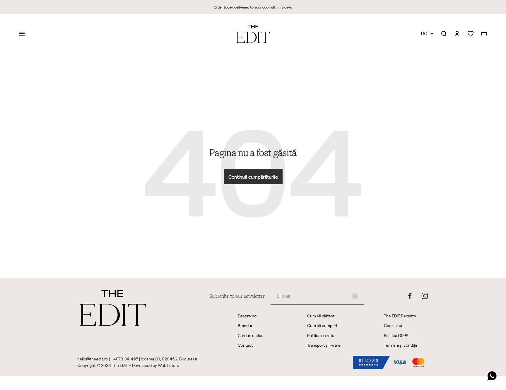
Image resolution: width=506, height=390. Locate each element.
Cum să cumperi (322, 325)
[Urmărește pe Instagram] (425, 296)
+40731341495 (124, 359)
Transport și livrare (324, 345)
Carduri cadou (251, 335)
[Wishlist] (470, 34)
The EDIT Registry (400, 316)
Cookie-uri (394, 325)
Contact (245, 345)
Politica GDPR (396, 335)
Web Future (168, 365)
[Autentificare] (457, 34)
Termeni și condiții (400, 345)
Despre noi (247, 316)
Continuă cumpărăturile (253, 176)
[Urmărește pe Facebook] (410, 296)
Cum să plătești (321, 316)
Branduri (245, 325)
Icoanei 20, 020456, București (169, 359)
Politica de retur (321, 335)
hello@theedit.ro (92, 359)
